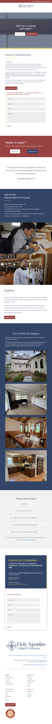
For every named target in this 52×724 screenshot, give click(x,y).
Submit (8, 126)
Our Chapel (30, 682)
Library (7, 695)
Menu (4, 10)
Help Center (8, 696)
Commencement (9, 691)
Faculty (29, 685)
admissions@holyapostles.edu (18, 584)
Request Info (32, 34)
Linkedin (29, 696)
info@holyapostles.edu (41, 660)
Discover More (11, 88)
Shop (6, 693)
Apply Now (15, 151)
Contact (45, 657)
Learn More (20, 34)
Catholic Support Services (40, 664)
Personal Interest (9, 684)
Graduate (7, 679)
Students (38, 1)
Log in (33, 1)
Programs (29, 677)
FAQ (6, 698)
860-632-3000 (13, 579)
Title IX (10, 655)
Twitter (28, 693)
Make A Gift (10, 705)
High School (8, 682)
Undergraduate (9, 677)
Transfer (7, 680)
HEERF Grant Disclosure (33, 655)
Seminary (47, 1)
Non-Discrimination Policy (19, 655)
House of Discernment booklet (27, 540)
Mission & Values (31, 680)
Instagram (29, 695)
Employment (43, 655)
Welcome (29, 679)
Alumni (42, 1)
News (28, 684)
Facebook (29, 691)
